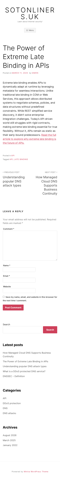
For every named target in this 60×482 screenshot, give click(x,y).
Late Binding (21, 159)
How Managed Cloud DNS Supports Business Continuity (46, 183)
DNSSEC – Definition (14, 376)
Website (7, 286)
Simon (35, 73)
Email (6, 276)
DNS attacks (9, 413)
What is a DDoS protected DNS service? (24, 371)
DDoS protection (12, 403)
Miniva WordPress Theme (36, 472)
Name (6, 265)
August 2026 (9, 435)
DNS (5, 408)
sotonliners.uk (30, 13)
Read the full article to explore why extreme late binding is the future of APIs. (29, 138)
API (13, 156)
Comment (8, 229)
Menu (31, 30)
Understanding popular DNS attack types (14, 179)
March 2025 (9, 440)
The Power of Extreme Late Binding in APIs (25, 361)
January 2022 (10, 445)
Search (6, 324)
